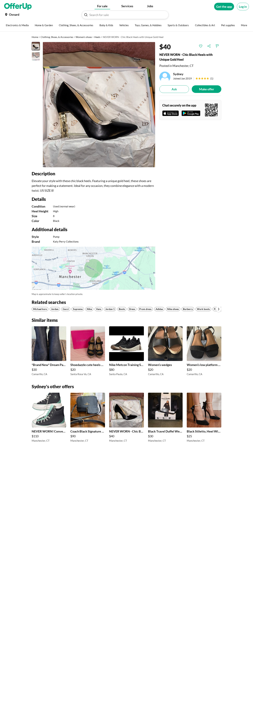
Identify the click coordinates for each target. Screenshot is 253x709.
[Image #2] (36, 56)
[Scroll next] (218, 309)
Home (35, 37)
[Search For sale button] (86, 15)
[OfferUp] (18, 6)
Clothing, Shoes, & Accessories (57, 37)
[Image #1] (36, 46)
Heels (97, 37)
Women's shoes (84, 37)
